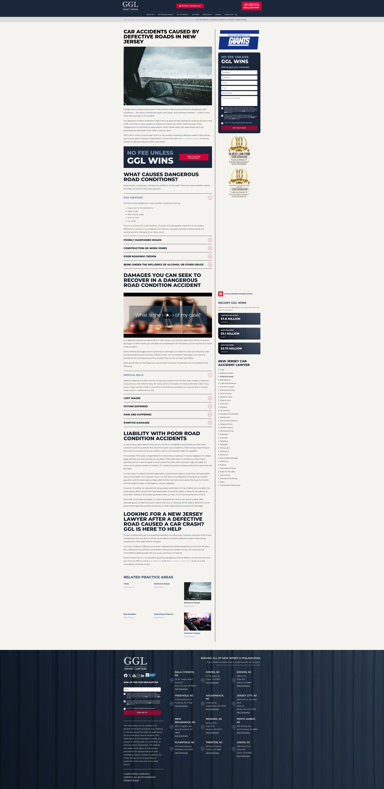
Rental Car (224, 461)
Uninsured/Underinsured (230, 485)
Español (184, 6)
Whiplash (224, 444)
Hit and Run (225, 410)
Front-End (224, 404)
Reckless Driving (226, 431)
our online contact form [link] (180, 561)
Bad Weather (133, 197)
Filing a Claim (225, 400)
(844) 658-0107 (251, 8)
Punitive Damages (137, 422)
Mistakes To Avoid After (229, 414)
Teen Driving (225, 475)
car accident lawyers (190, 138)
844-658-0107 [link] (155, 561)
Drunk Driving (225, 393)
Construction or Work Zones (145, 248)
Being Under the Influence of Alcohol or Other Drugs (164, 264)
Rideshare (224, 434)
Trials (222, 370)
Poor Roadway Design (140, 256)
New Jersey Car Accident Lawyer (179, 19)
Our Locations (182, 14)
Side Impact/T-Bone (228, 468)
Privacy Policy (131, 780)
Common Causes (227, 387)
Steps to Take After (227, 472)
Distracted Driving (227, 390)
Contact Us (228, 14)
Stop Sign (224, 438)
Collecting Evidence (228, 383)
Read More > (129, 587)
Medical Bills (133, 375)
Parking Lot (224, 451)
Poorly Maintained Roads (142, 240)
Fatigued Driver (226, 424)
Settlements (225, 417)
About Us (150, 14)
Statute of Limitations (229, 421)
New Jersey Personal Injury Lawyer (147, 19)
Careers (218, 14)
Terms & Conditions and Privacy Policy (242, 122)
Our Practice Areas (165, 14)
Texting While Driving (228, 478)
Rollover (223, 465)
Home (126, 19)
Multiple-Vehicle (226, 427)
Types (222, 482)
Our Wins (195, 14)
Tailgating (224, 441)
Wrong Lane (225, 448)
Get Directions (181, 689)
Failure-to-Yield (226, 397)
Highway (223, 407)
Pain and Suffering (138, 414)
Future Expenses (136, 406)
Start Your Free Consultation (193, 157)
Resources (207, 14)
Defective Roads (226, 373)
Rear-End (224, 455)
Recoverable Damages (229, 458)
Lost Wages (132, 398)
